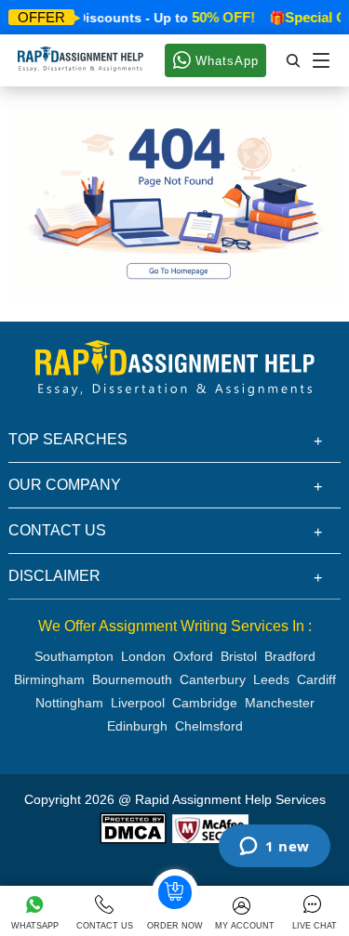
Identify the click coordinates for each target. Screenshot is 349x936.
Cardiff (316, 679)
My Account (245, 925)
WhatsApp (225, 61)
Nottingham (69, 702)
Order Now (175, 925)
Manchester (280, 702)
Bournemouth (132, 679)
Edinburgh (137, 725)
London (143, 656)
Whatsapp (35, 925)
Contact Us (104, 925)
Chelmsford (209, 725)
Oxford (193, 656)
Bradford (289, 656)
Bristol (239, 656)
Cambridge (204, 702)
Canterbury (213, 679)
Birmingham (49, 679)
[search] (294, 60)
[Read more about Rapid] (133, 826)
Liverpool (138, 702)
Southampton (74, 656)
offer (41, 17)
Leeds (271, 679)
